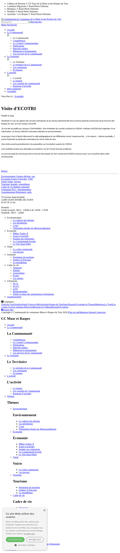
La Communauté (15, 32)
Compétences (19, 40)
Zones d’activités (21, 236)
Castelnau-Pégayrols (23, 307)
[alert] (25, 529)
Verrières (18, 304)
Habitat (16, 270)
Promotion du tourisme (23, 257)
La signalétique (20, 262)
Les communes (20, 67)
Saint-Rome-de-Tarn (53, 304)
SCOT (16, 286)
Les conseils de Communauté (26, 83)
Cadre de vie (19, 495)
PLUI (15, 283)
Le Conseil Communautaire (25, 43)
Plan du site (73, 312)
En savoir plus (29, 533)
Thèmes (10, 396)
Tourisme (17, 475)
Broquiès (55, 307)
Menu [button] (4, 25)
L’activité (11, 72)
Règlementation (20, 291)
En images (18, 70)
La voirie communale (22, 249)
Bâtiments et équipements (24, 51)
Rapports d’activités (22, 86)
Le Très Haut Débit (22, 244)
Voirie (15, 457)
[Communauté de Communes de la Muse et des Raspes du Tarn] (31, 19)
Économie (17, 432)
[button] (25, 545)
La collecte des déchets (23, 220)
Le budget (17, 81)
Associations (19, 273)
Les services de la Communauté (27, 54)
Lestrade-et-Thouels (86, 304)
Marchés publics (20, 48)
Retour (4, 171)
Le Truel (108, 304)
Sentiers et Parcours (22, 260)
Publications (18, 46)
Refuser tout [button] (35, 539)
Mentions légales (87, 312)
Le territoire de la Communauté (27, 64)
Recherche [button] (12, 25)
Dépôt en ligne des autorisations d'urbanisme (33, 294)
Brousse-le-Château (42, 307)
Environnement (20, 408)
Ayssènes (64, 307)
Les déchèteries (20, 223)
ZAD (15, 289)
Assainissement (14, 297)
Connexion (100, 312)
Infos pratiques (14, 88)
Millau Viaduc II (20, 233)
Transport (17, 268)
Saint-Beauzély (70, 304)
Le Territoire (13, 56)
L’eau (15, 225)
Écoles (16, 275)
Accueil (10, 30)
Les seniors (18, 278)
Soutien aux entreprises (23, 239)
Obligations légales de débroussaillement (31, 228)
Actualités (11, 91)
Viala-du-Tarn (7, 304)
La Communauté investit (24, 241)
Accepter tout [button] (15, 539)
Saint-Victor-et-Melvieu (33, 304)
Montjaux (99, 304)
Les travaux (18, 252)
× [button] (44, 510)
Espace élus (8, 309)
